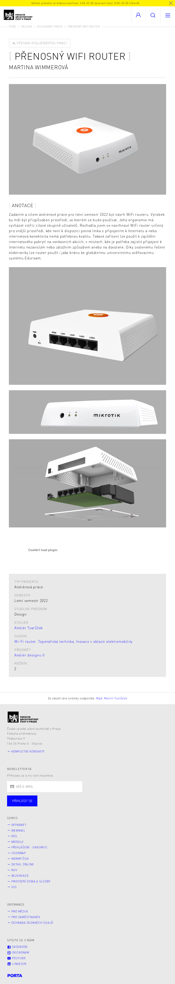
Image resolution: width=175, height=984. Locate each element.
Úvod (12, 26)
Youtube (18, 958)
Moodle (17, 842)
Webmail (18, 830)
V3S (14, 887)
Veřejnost (107, 805)
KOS (14, 836)
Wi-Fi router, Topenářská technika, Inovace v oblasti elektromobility (73, 641)
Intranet (18, 825)
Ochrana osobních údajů (32, 922)
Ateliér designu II (29, 655)
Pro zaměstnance (26, 917)
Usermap (18, 853)
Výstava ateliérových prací (41, 43)
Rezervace (20, 875)
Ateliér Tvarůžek (28, 627)
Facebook (19, 947)
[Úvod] (23, 717)
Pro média (19, 911)
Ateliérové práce (50, 26)
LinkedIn (18, 964)
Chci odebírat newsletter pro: (36, 799)
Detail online (22, 864)
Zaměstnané (52, 805)
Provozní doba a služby (31, 881)
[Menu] (167, 14)
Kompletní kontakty (28, 751)
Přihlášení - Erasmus (29, 847)
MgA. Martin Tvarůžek (111, 698)
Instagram (20, 952)
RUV (14, 870)
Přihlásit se (22, 801)
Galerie (26, 26)
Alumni (80, 805)
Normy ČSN (20, 858)
